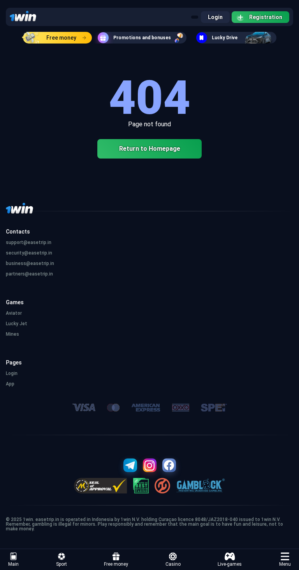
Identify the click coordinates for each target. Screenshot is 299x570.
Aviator (14, 313)
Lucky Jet (16, 323)
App (10, 384)
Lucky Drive (224, 37)
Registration (265, 17)
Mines (12, 334)
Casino (173, 564)
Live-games (230, 564)
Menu (285, 564)
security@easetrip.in (29, 253)
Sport (61, 564)
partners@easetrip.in (29, 274)
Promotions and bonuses (142, 37)
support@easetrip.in (28, 242)
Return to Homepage (149, 148)
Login (215, 17)
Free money (61, 38)
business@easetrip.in (30, 263)
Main (13, 564)
